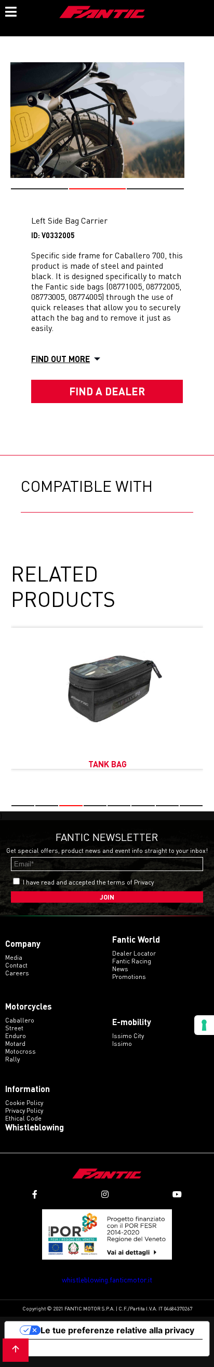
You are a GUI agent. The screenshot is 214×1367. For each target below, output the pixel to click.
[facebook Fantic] (34, 1194)
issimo (122, 1043)
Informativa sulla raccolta (64, 1348)
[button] (39, 188)
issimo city (128, 1036)
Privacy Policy (24, 1110)
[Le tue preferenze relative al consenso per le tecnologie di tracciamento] (204, 1025)
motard (15, 1043)
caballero (19, 1020)
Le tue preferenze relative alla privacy (117, 1330)
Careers (17, 973)
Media (13, 957)
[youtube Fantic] (177, 1194)
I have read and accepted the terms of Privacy (88, 882)
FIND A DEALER (107, 391)
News (120, 969)
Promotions (129, 977)
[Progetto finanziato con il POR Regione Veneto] (107, 1234)
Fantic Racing (131, 961)
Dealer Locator (134, 953)
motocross (20, 1051)
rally (12, 1059)
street (14, 1028)
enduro (15, 1036)
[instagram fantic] (105, 1194)
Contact (16, 965)
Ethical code (23, 1118)
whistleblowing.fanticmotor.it (107, 1279)
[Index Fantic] (102, 13)
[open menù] (10, 10)
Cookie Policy (24, 1103)
